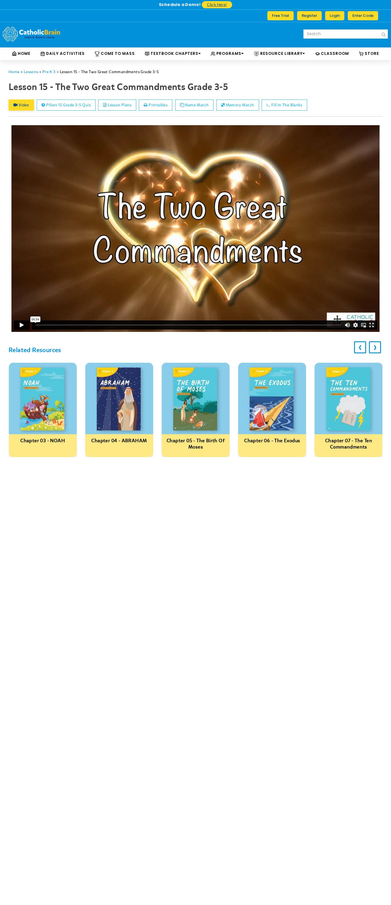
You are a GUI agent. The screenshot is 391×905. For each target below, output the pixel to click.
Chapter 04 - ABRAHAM (119, 441)
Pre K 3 (49, 71)
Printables (157, 105)
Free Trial (280, 15)
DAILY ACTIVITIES (65, 53)
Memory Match (239, 105)
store (371, 53)
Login (335, 15)
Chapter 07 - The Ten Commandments (348, 444)
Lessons (31, 71)
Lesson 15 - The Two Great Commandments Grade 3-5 (109, 71)
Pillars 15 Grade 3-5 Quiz (68, 105)
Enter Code (363, 15)
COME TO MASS (117, 53)
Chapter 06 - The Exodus (272, 441)
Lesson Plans (119, 105)
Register (309, 15)
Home (23, 53)
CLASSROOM (334, 53)
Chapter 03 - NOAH (42, 441)
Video (23, 105)
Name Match (196, 105)
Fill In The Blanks (286, 105)
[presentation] (360, 347)
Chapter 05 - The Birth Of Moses (196, 444)
